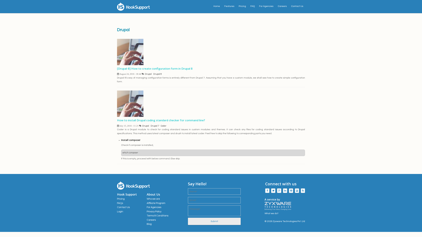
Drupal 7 (155, 126)
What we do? (271, 213)
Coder (163, 126)
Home (216, 6)
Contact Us (297, 6)
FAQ (252, 6)
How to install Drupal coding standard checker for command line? (161, 120)
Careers (282, 6)
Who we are (153, 199)
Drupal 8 (157, 74)
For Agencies (266, 6)
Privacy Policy (154, 211)
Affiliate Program (156, 203)
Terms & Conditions (157, 215)
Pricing (242, 6)
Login (120, 211)
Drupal (148, 74)
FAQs (120, 203)
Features (229, 6)
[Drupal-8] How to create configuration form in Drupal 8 (155, 68)
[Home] (146, 6)
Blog (149, 224)
